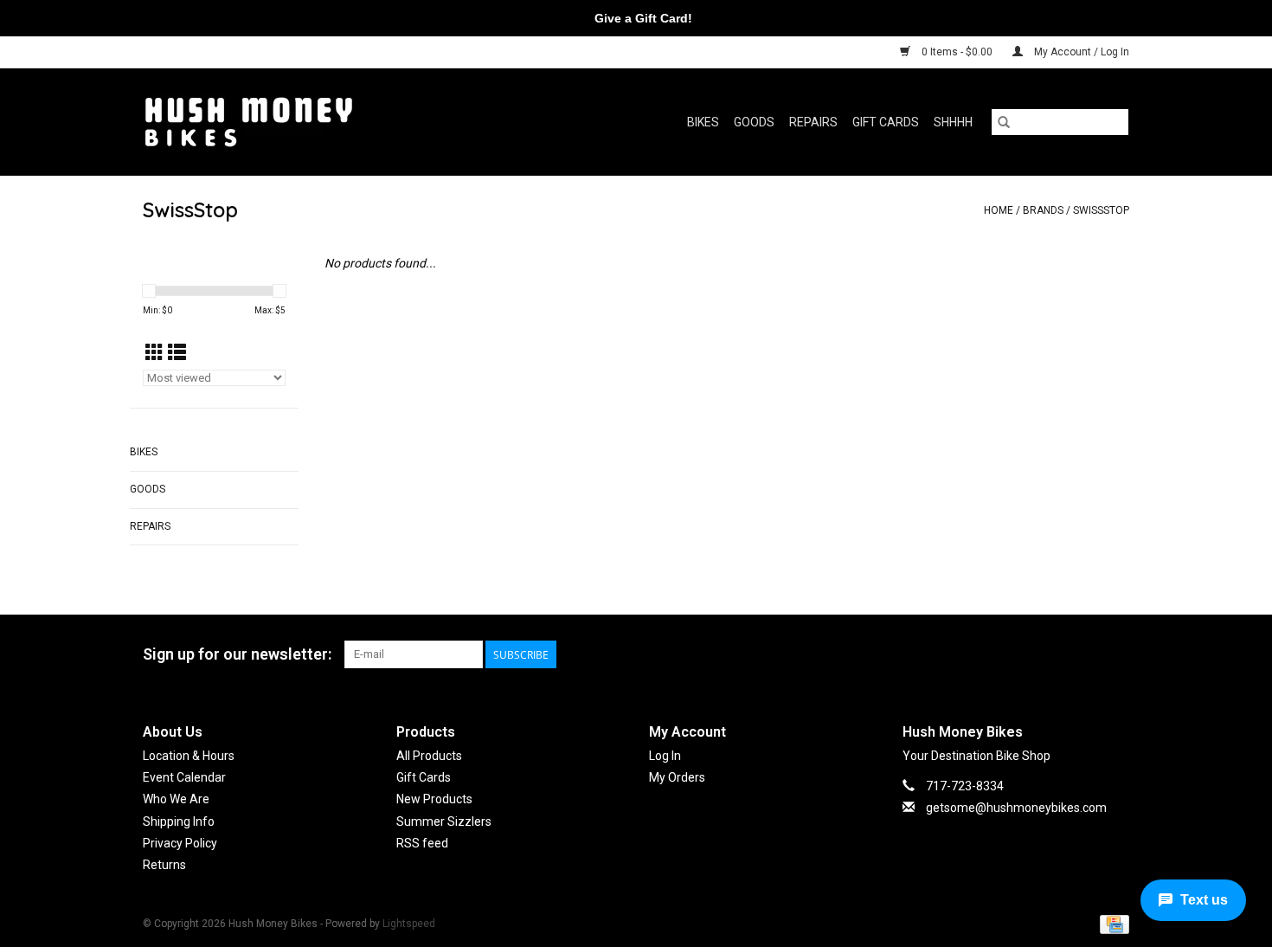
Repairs (813, 122)
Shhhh (953, 122)
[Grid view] (154, 353)
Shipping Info (179, 821)
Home (998, 210)
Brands (1043, 210)
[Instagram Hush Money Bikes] (1115, 654)
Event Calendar (184, 777)
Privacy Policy (180, 843)
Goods (754, 122)
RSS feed (422, 843)
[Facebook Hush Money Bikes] (1085, 654)
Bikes (703, 122)
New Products (434, 799)
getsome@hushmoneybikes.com (1016, 808)
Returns (164, 865)
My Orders (677, 777)
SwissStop (1101, 210)
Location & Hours (188, 756)
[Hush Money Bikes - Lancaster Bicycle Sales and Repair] (301, 121)
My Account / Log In (1080, 52)
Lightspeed (408, 924)
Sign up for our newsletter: (237, 654)
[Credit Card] (1111, 924)
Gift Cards (885, 122)
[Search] (1004, 122)
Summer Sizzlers (443, 821)
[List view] (177, 353)
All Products (429, 756)
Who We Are (176, 799)
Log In (665, 756)
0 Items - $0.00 (957, 52)
